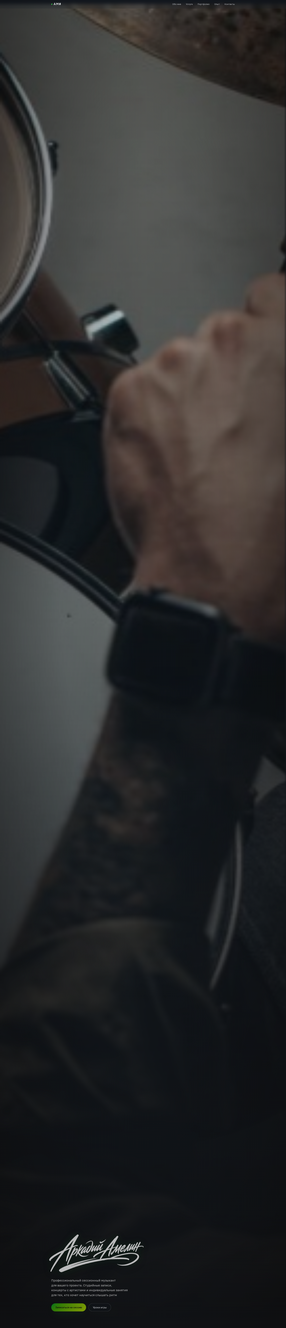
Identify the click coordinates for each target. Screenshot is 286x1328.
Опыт (217, 4)
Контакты (229, 4)
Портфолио (204, 4)
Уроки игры (100, 1309)
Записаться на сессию (68, 1309)
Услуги (189, 4)
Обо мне (176, 4)
